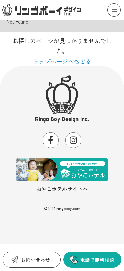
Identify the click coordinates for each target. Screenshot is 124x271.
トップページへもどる (62, 61)
